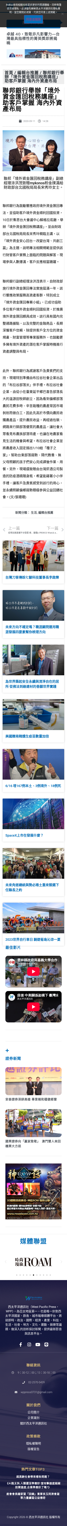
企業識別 (33, 1418)
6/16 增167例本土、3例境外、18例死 (33, 786)
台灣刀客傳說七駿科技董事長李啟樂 (32, 577)
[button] (5, 1262)
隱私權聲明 (33, 1443)
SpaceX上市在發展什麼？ (24, 835)
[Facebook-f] (21, 1344)
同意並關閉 (33, 19)
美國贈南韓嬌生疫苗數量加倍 (27, 736)
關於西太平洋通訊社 (33, 1423)
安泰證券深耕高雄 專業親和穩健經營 (31, 1099)
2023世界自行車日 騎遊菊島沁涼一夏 (32, 939)
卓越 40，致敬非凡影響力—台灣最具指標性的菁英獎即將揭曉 (33, 38)
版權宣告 (33, 1449)
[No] (62, 14)
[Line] (46, 1344)
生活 (34, 512)
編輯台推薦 (28, 72)
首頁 (9, 72)
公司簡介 (33, 1412)
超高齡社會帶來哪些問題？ (33, 1476)
